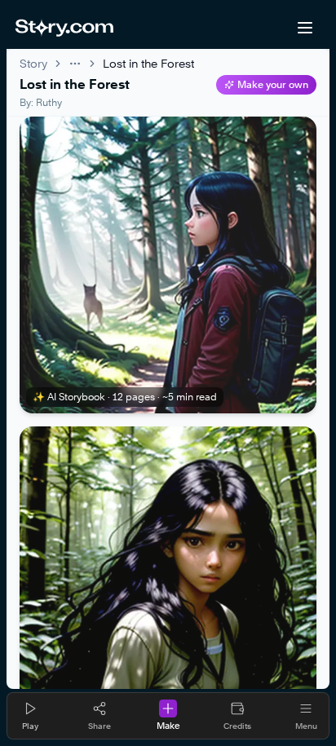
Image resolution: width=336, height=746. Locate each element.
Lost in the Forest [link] (148, 63)
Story (33, 63)
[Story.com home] (64, 28)
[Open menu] (305, 27)
